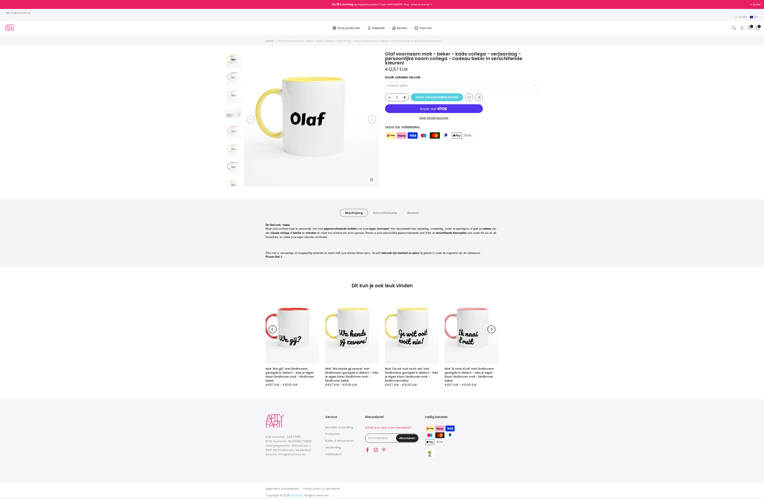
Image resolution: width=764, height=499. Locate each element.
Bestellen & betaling (339, 427)
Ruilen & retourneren (339, 441)
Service (402, 28)
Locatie (742, 17)
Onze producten (348, 28)
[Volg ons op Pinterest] (384, 450)
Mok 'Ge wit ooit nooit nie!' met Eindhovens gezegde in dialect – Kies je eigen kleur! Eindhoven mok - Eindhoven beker (411, 375)
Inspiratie (378, 28)
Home (270, 41)
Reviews (413, 213)
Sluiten (9, 4)
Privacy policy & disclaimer (321, 489)
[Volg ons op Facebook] (367, 450)
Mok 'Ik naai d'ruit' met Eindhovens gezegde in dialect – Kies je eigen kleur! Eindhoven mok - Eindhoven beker (469, 375)
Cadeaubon (333, 454)
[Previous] (251, 119)
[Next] (372, 119)
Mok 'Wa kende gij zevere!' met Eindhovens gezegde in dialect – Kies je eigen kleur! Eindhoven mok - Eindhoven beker (351, 375)
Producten (332, 434)
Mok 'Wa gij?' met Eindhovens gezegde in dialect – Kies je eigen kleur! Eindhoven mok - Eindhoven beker (290, 375)
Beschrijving (354, 213)
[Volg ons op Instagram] (376, 450)
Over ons (425, 28)
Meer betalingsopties (433, 118)
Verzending (333, 447)
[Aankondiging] (382, 4)
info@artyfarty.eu (20, 13)
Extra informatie (385, 213)
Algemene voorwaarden (282, 489)
